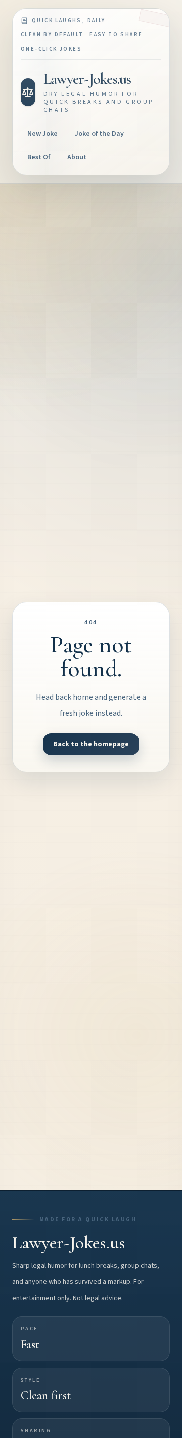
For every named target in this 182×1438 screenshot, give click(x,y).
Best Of (38, 157)
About (76, 157)
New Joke (42, 134)
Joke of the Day (99, 134)
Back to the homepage (91, 744)
